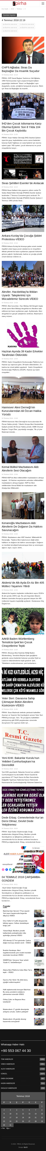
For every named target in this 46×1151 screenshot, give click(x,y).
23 (4, 1121)
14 (35, 1114)
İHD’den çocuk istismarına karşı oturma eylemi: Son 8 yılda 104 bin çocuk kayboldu (21, 127)
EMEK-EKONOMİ (7, 1078)
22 (42, 1117)
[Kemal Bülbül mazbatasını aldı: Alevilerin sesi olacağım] (23, 449)
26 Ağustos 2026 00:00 (10, 27)
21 (35, 1117)
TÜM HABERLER (7, 1059)
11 (16, 1114)
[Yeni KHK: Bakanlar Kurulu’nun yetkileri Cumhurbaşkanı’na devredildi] (23, 740)
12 (23, 1114)
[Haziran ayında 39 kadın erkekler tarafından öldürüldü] (23, 334)
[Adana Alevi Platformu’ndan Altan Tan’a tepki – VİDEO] (39, 972)
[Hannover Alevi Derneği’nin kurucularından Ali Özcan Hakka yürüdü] (23, 390)
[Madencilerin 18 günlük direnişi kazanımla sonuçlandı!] (39, 1021)
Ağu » (8, 1128)
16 (4, 1117)
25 (16, 1121)
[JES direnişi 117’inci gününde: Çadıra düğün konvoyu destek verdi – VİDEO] (39, 943)
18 (16, 1117)
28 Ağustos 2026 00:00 (10, 24)
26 (23, 1121)
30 (4, 1125)
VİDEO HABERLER (8, 1064)
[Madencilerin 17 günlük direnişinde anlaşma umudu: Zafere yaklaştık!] (39, 1012)
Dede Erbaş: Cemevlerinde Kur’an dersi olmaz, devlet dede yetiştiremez (22, 821)
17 (10, 1117)
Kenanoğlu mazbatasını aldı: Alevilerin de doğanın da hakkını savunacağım (22, 527)
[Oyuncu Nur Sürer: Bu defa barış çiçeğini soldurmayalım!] (39, 982)
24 (10, 1121)
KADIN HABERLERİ (8, 1083)
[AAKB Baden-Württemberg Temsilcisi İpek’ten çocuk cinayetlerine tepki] (23, 621)
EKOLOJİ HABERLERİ (9, 1088)
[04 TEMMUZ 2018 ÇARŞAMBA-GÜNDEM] (23, 859)
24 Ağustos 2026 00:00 (10, 31)
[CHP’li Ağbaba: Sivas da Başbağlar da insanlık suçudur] (23, 50)
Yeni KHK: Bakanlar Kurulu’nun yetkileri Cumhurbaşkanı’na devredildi (20, 761)
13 (29, 1114)
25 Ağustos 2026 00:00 (27, 27)
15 (42, 1114)
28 (35, 1121)
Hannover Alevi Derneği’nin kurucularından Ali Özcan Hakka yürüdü (21, 411)
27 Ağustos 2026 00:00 (27, 24)
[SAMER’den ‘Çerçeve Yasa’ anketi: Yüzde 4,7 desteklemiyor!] (39, 962)
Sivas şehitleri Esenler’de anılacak (23, 183)
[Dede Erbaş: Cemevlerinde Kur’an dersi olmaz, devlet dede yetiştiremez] (23, 800)
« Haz (3, 1128)
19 (23, 1117)
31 (10, 1125)
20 (29, 1117)
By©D (26, 1147)
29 (42, 1121)
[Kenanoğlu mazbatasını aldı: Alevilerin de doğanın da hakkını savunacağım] (23, 505)
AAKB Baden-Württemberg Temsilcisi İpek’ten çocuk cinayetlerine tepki (18, 642)
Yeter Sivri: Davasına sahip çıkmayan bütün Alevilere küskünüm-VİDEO (18, 702)
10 (10, 1114)
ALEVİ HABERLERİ (8, 1069)
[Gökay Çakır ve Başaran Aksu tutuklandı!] (39, 1002)
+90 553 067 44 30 (16, 1051)
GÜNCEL (4, 1074)
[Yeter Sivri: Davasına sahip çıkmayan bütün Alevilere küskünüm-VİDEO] (23, 680)
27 (29, 1121)
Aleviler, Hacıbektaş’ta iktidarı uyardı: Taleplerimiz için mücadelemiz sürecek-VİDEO (20, 295)
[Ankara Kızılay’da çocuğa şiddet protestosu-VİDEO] (23, 218)
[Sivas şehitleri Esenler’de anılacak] (23, 165)
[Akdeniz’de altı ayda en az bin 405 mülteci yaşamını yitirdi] (23, 565)
